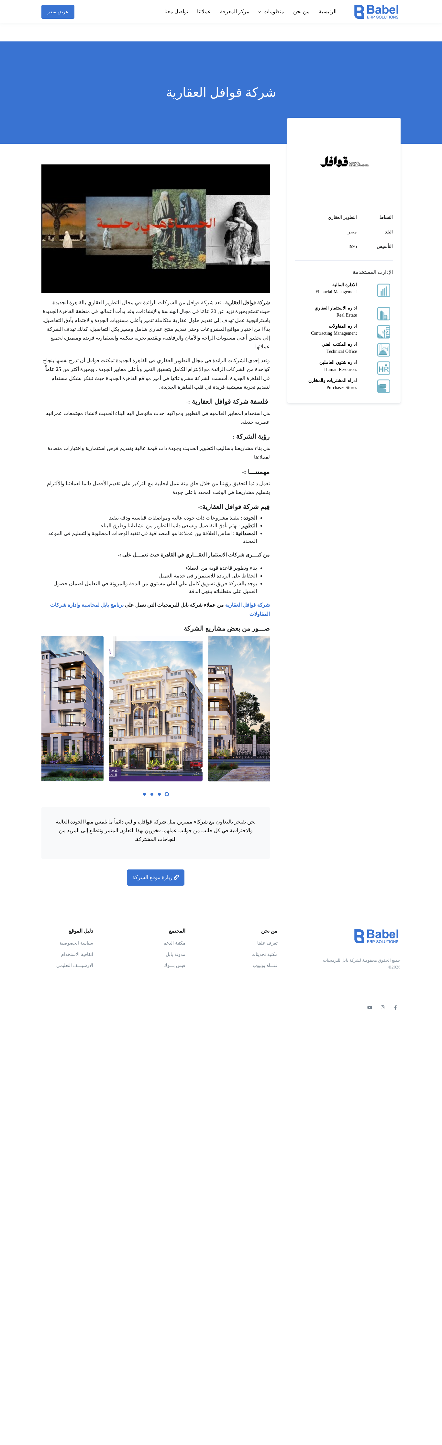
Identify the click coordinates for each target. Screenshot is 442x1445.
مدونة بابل (175, 954)
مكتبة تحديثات (264, 954)
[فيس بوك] (395, 1008)
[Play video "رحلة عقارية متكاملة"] (155, 228)
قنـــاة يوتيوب (265, 965)
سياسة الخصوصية (76, 943)
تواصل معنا (176, 11)
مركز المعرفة (234, 11)
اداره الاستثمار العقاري (336, 308)
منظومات (273, 11)
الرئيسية (328, 11)
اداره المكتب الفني (339, 344)
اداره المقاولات (343, 326)
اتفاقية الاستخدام (77, 954)
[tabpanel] (156, 708)
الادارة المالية (344, 284)
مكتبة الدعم (174, 943)
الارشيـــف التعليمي (74, 965)
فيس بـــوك (174, 965)
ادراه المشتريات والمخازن (332, 380)
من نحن (301, 11)
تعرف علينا (267, 943)
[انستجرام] (382, 1008)
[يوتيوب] (369, 1008)
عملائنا (204, 11)
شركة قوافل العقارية (247, 605)
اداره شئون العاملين (338, 362)
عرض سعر (58, 11)
